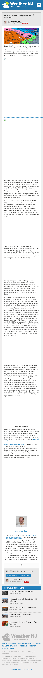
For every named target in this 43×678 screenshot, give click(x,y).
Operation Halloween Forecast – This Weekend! (23, 623)
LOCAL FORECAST (9, 644)
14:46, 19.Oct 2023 (15, 594)
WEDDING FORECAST (28, 646)
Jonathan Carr (15, 21)
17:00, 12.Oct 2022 (15, 617)
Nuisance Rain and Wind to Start (21, 592)
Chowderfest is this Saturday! (20, 615)
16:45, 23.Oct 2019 (15, 626)
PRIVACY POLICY (8, 648)
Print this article (12, 575)
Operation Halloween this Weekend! (22, 607)
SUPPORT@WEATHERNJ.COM (21, 669)
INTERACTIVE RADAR (26, 644)
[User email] (21, 565)
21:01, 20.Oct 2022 (15, 609)
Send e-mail (25, 575)
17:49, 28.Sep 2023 (16, 603)
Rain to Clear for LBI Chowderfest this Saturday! (23, 600)
